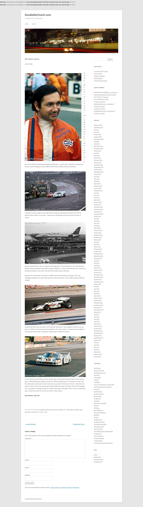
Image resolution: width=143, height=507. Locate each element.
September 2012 (98, 310)
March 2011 (97, 352)
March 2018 (97, 183)
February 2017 (98, 202)
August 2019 (97, 151)
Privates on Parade (99, 76)
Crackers (96, 380)
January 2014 (97, 272)
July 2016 (96, 218)
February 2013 (98, 298)
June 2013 (96, 289)
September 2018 (98, 172)
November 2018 (98, 167)
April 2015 (97, 244)
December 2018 (98, 165)
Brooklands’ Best (79, 424)
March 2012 (97, 324)
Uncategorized (98, 441)
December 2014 (98, 254)
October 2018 (98, 169)
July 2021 (96, 130)
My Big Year (97, 398)
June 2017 (96, 195)
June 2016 (96, 221)
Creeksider (97, 382)
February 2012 (98, 326)
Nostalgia (42, 409)
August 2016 (97, 216)
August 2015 (97, 239)
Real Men (60, 409)
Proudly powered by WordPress (33, 499)
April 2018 (97, 181)
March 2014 (97, 268)
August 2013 (97, 284)
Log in (95, 455)
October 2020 (98, 137)
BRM (72, 409)
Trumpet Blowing (99, 438)
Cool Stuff (97, 375)
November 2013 (98, 277)
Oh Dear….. (97, 408)
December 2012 (98, 303)
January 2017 (97, 204)
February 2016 (98, 230)
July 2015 (96, 242)
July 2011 (96, 342)
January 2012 (97, 328)
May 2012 (96, 319)
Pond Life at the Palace (100, 81)
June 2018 (96, 176)
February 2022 (98, 125)
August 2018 (97, 174)
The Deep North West (100, 424)
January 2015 (97, 251)
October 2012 (98, 307)
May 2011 (96, 347)
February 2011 (98, 354)
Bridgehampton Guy (100, 373)
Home (26, 24)
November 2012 (98, 305)
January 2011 (97, 356)
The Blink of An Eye (99, 422)
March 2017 (97, 200)
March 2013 (97, 296)
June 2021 (96, 132)
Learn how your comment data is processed (65, 487)
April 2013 (97, 293)
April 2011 (97, 349)
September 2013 (98, 282)
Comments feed (98, 459)
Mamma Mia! (97, 396)
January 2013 (97, 300)
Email (27, 468)
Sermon (96, 417)
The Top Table (98, 74)
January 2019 (97, 162)
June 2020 (96, 144)
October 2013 (98, 279)
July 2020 (96, 141)
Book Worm (97, 368)
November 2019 (98, 148)
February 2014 (98, 270)
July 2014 (96, 261)
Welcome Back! (98, 78)
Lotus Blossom (30, 424)
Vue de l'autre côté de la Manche (103, 443)
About (34, 24)
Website (27, 475)
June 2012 (96, 317)
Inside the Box (98, 391)
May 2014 (96, 263)
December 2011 (98, 331)
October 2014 (98, 258)
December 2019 (98, 146)
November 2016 (98, 209)
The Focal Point (98, 429)
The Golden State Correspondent (103, 431)
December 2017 (98, 190)
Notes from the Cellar (51, 409)
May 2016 (96, 223)
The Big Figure (98, 420)
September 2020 (98, 139)
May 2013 (96, 291)
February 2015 (98, 249)
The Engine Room (99, 427)
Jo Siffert (76, 409)
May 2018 (96, 179)
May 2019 (96, 155)
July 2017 (96, 193)
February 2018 (98, 186)
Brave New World (99, 370)
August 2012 (97, 312)
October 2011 (98, 335)
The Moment (97, 434)
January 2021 (97, 134)
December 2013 (98, 275)
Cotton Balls (97, 377)
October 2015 (98, 237)
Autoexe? (105, 97)
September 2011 (98, 338)
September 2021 (98, 127)
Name (27, 460)
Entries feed (97, 457)
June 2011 (96, 345)
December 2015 (98, 235)
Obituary (96, 405)
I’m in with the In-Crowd (101, 71)
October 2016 (98, 211)
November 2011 (98, 333)
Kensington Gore (99, 394)
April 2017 (97, 197)
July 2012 (96, 314)
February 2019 (98, 160)
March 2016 (97, 228)
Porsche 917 (34, 412)
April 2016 (97, 225)
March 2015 (97, 247)
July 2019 (96, 153)
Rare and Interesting (100, 412)
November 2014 (98, 256)
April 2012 (97, 321)
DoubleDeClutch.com (38, 15)
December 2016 (98, 207)
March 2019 (97, 158)
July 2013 (96, 286)
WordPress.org (98, 462)
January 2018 (97, 188)
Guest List (97, 389)
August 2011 (97, 340)
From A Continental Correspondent (104, 384)
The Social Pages (98, 436)
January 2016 (97, 232)
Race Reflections (98, 410)
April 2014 (97, 265)
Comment (28, 438)
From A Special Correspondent (102, 387)
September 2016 (98, 214)
